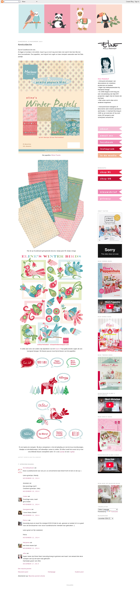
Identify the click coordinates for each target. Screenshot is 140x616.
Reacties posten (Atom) (37, 576)
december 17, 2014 (31, 564)
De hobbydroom (28, 468)
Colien (25, 496)
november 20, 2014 (31, 478)
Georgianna (27, 509)
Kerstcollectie (25, 44)
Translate (114, 512)
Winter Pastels (56, 155)
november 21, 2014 (31, 504)
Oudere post (79, 572)
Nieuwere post (23, 572)
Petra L (25, 520)
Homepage (51, 572)
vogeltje (72, 452)
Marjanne (26, 542)
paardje (62, 452)
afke (24, 553)
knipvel (57, 349)
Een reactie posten (24, 569)
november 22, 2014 (31, 537)
